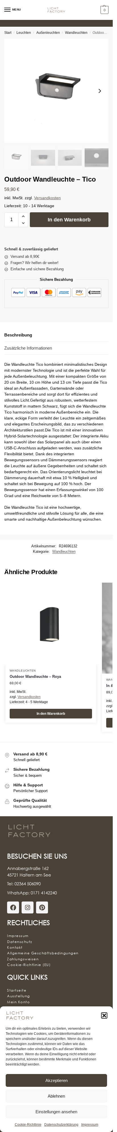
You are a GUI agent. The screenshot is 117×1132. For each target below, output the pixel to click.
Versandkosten (47, 198)
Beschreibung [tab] (18, 335)
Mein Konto (18, 1002)
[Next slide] (100, 91)
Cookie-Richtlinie (28, 1125)
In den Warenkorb (69, 220)
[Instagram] (28, 907)
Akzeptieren (56, 1080)
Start (7, 33)
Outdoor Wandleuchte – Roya (35, 676)
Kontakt (15, 947)
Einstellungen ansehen (56, 1111)
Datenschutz (19, 942)
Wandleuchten (76, 33)
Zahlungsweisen (23, 959)
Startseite (16, 990)
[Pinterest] (42, 907)
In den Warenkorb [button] (51, 714)
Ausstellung (18, 996)
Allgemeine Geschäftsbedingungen (43, 953)
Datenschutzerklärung (61, 1125)
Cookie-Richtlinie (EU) (29, 965)
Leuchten (23, 33)
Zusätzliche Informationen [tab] (28, 348)
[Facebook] (13, 907)
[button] (104, 1015)
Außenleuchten (48, 33)
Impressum (89, 1125)
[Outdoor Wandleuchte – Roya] (50, 623)
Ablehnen (56, 1096)
